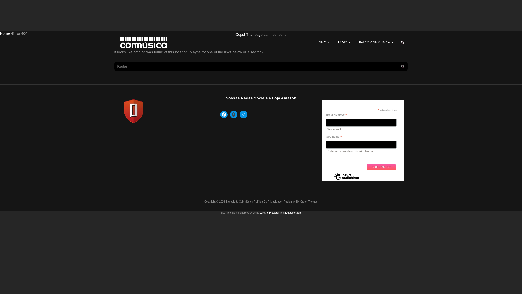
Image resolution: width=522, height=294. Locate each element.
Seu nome (334, 137)
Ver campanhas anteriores (343, 157)
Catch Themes (309, 201)
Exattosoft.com (293, 212)
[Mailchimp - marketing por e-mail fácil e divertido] (346, 179)
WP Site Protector (269, 212)
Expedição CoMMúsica (239, 201)
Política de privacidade (268, 201)
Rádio (342, 42)
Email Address (336, 115)
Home (321, 42)
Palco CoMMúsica (374, 42)
